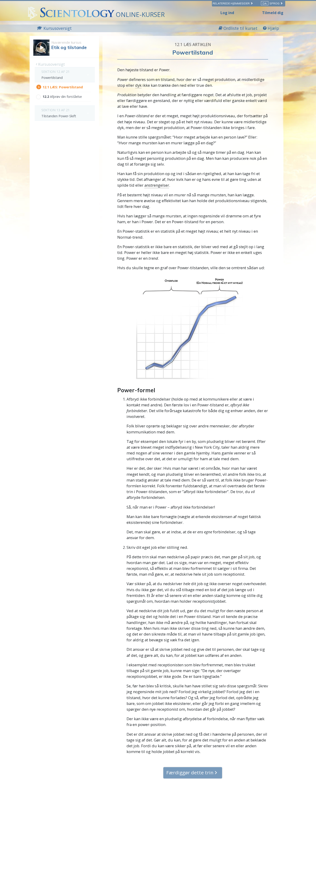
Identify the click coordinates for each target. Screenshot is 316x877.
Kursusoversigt (51, 64)
